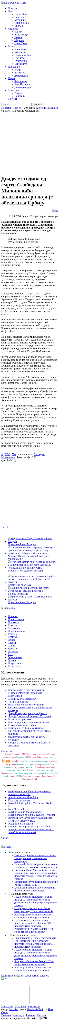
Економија (14, 628)
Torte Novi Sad (16, 809)
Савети (12, 642)
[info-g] (5, 978)
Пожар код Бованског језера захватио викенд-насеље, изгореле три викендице (35, 858)
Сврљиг (18, 25)
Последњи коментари (23, 935)
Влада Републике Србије (45, 767)
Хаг (14, 454)
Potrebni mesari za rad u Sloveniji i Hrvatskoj (31, 814)
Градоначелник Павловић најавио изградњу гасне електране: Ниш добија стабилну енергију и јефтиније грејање (35, 901)
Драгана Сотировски (13, 754)
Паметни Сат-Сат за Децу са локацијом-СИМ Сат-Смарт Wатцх (30, 819)
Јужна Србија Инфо (21, 773)
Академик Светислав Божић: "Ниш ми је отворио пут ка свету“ (34, 930)
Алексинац (14, 90)
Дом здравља (21, 770)
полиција (38, 764)
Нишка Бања (21, 22)
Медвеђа (19, 40)
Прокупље (14, 66)
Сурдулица (20, 60)
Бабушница (20, 81)
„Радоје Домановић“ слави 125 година (29, 716)
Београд (30, 770)
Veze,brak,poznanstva (19, 800)
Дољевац (19, 17)
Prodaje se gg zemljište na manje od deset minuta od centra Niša (29, 793)
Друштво (13, 625)
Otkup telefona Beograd (20, 823)
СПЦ (29, 757)
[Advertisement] (29, 143)
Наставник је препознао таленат (26, 704)
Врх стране (34, 1006)
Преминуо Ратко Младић (22, 544)
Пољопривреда (16, 631)
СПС (7, 454)
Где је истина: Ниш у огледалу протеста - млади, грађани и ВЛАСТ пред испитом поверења (34, 923)
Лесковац (13, 28)
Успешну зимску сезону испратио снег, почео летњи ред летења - (33, 916)
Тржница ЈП (30, 767)
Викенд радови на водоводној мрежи (28, 722)
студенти (46, 764)
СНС (24, 754)
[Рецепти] (7, 846)
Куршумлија (21, 75)
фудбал (7, 776)
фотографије (36, 761)
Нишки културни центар (37, 754)
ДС (56, 773)
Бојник (18, 31)
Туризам (12, 634)
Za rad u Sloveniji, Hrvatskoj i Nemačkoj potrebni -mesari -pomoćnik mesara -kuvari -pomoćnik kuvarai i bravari (31, 829)
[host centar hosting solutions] (33, 975)
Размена (30, 1015)
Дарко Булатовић (48, 776)
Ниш (10, 11)
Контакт (12, 98)
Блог (10, 654)
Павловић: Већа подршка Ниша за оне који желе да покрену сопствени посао (36, 866)
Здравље (12, 648)
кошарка (45, 761)
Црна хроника (16, 619)
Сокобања (20, 96)
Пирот (11, 78)
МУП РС (19, 776)
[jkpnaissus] (8, 608)
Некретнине (14, 663)
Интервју (13, 651)
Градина (37, 770)
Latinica (53, 107)
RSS (23, 1006)
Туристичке (14, 666)
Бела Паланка (22, 84)
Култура (12, 636)
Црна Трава (20, 43)
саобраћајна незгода (40, 757)
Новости (17, 107)
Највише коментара (22, 893)
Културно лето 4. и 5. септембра (26, 728)
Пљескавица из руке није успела (26, 690)
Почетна (12, 8)
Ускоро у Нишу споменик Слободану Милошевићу (28, 557)
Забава (11, 639)
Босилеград (20, 49)
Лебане (18, 37)
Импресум (18, 1015)
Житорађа (20, 72)
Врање (11, 46)
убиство (32, 773)
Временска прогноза (19, 719)
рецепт (22, 761)
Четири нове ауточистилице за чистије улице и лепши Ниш (36, 883)
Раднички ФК (21, 757)
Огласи (12, 660)
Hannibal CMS (35, 1009)
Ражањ (18, 93)
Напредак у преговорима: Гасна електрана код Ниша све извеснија (33, 910)
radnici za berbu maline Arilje (23, 797)
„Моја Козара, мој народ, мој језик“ (27, 713)
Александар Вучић (29, 779)
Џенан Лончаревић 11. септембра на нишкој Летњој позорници (34, 889)
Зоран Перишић (47, 770)
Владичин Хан (22, 55)
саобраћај (15, 761)
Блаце (17, 69)
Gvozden (13, 1009)
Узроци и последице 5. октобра (25, 570)
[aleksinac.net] (9, 975)
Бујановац (20, 52)
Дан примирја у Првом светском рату (35, 938)
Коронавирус (7, 773)
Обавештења (15, 657)
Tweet (4, 527)
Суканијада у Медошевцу (22, 698)
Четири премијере (18, 701)
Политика (13, 622)
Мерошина (20, 20)
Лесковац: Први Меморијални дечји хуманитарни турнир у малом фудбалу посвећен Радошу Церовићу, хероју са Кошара (35, 874)
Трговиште (20, 63)
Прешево (19, 58)
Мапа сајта (7, 1006)
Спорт (11, 645)
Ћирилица (42, 107)
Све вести (6, 751)
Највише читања (20, 852)
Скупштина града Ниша (24, 764)
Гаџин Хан (20, 14)
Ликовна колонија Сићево (22, 725)
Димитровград (22, 87)
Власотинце (21, 34)
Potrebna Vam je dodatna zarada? (25, 812)
